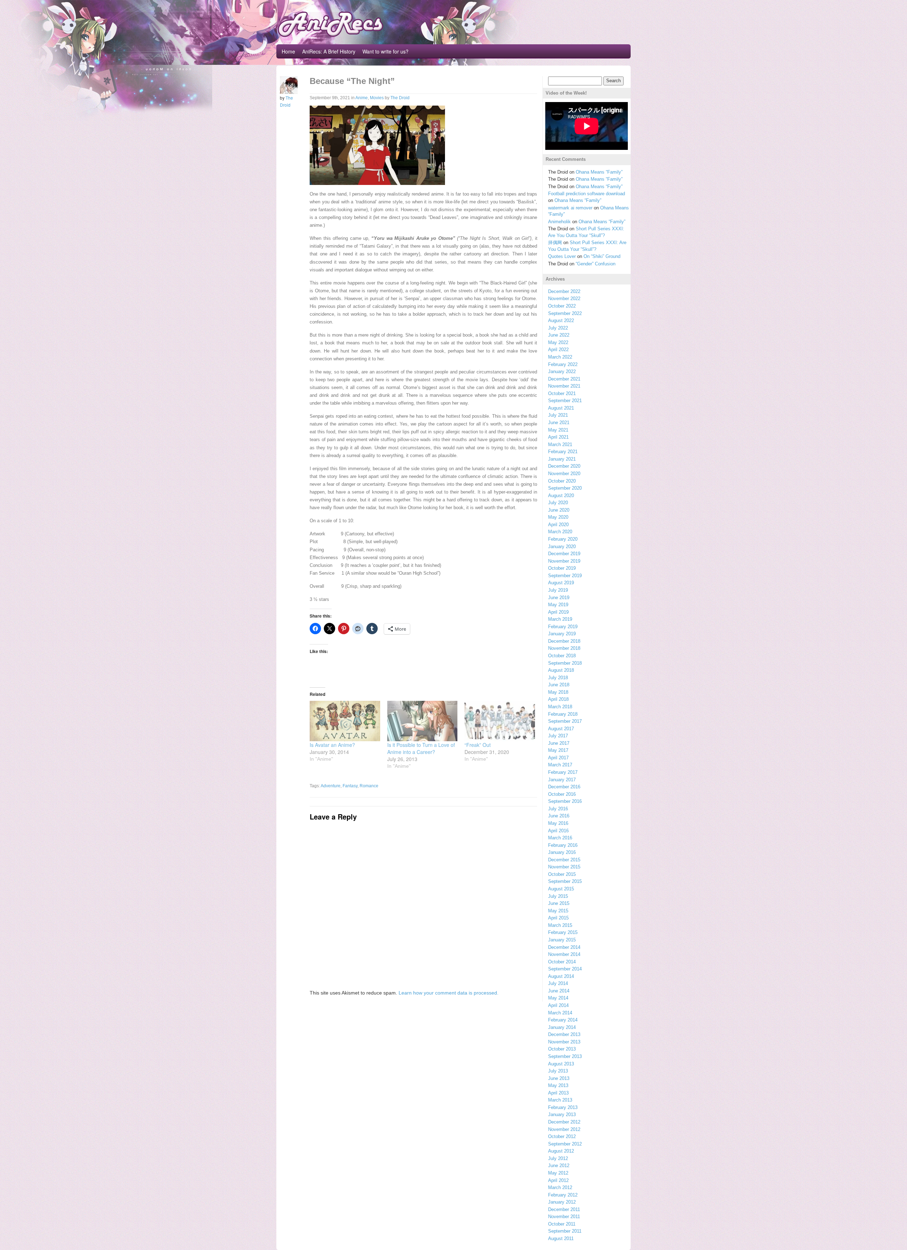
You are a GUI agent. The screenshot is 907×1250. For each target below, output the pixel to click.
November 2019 (564, 561)
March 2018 (560, 706)
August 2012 (561, 1151)
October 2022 (562, 306)
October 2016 (562, 794)
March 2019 (560, 619)
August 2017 (561, 728)
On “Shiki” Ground (602, 256)
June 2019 (558, 597)
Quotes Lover (562, 256)
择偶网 (555, 242)
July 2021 (558, 415)
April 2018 (558, 699)
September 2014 (565, 969)
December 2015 (564, 859)
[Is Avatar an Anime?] (345, 721)
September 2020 (565, 488)
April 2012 (558, 1180)
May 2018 (558, 692)
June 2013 (558, 1078)
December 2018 (564, 641)
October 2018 (562, 655)
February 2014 (563, 1020)
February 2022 (563, 364)
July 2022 (558, 328)
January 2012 (562, 1202)
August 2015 (561, 888)
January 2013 (562, 1114)
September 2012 (565, 1144)
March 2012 (560, 1187)
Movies (377, 97)
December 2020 (564, 466)
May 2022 (558, 342)
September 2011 (564, 1231)
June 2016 (558, 815)
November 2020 (564, 473)
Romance (369, 785)
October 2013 (562, 1049)
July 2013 (558, 1071)
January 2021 (562, 459)
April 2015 (558, 917)
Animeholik (559, 221)
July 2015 (558, 896)
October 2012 (562, 1136)
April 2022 (558, 349)
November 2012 (564, 1129)
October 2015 (562, 874)
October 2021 (562, 393)
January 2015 (562, 939)
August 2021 (561, 408)
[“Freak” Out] (499, 721)
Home (288, 51)
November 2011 (564, 1216)
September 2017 (565, 721)
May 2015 (558, 910)
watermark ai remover (570, 207)
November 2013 (564, 1042)
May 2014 (558, 998)
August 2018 (561, 670)
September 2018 (565, 663)
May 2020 (558, 517)
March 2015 (560, 925)
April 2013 (558, 1093)
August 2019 (561, 582)
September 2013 (565, 1056)
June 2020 (558, 510)
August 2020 (561, 495)
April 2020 (558, 524)
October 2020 (562, 481)
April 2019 (558, 612)
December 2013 (564, 1034)
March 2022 (560, 357)
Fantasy (350, 785)
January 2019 (562, 633)
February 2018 (563, 714)
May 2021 (558, 430)
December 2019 (564, 553)
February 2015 (563, 932)
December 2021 (564, 379)
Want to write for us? (385, 51)
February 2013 (563, 1107)
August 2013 (561, 1063)
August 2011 (561, 1238)
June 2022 (558, 335)
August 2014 (561, 976)
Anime (361, 97)
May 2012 (558, 1173)
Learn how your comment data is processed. (448, 993)
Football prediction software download (586, 193)
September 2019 (565, 575)
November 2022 (564, 298)
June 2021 (558, 422)
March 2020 (560, 531)
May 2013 (558, 1085)
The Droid (400, 97)
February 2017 (563, 772)
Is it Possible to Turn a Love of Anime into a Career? (421, 748)
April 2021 (558, 437)
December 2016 (564, 786)
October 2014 (562, 961)
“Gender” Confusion (595, 263)
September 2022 (565, 313)
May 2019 (558, 604)
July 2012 (558, 1158)
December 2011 (564, 1209)
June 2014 (558, 990)
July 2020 (558, 502)
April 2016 (558, 830)
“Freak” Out (477, 744)
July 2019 (558, 590)
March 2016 (560, 837)
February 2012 (563, 1195)
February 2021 (563, 451)
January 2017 (562, 779)
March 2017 (560, 764)
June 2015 (558, 903)
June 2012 (558, 1165)
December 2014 (564, 947)
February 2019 (563, 626)
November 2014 (564, 954)
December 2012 (564, 1122)
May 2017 (558, 750)
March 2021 (560, 444)
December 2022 (564, 291)
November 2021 (564, 386)
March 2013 (560, 1100)
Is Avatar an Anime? (332, 744)
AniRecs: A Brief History (328, 51)
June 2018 (558, 684)
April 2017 (558, 757)
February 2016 (563, 845)
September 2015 (565, 881)
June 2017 (558, 743)
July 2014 (558, 983)
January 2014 (562, 1027)
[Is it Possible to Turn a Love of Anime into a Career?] (422, 721)
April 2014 (558, 1005)
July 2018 (558, 677)
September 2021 (565, 400)
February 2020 (563, 539)
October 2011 (561, 1224)
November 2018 (564, 648)
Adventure (330, 785)
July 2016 (558, 808)
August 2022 (561, 320)
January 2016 (562, 852)
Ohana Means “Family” (599, 172)
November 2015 (564, 866)
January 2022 (562, 371)
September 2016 (565, 801)
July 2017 (558, 735)
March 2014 (560, 1012)
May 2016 (558, 823)
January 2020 (562, 546)
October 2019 (562, 568)
